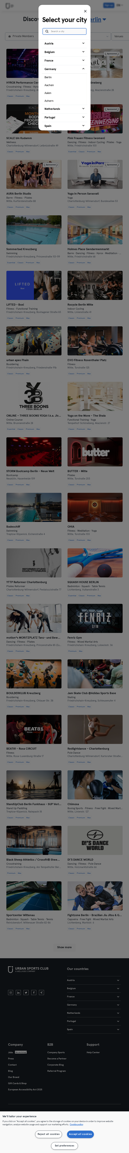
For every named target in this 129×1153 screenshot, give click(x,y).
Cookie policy (76, 1125)
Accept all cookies (80, 1134)
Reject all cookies (49, 1134)
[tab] (64, 43)
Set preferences (64, 1146)
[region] (64, 1132)
